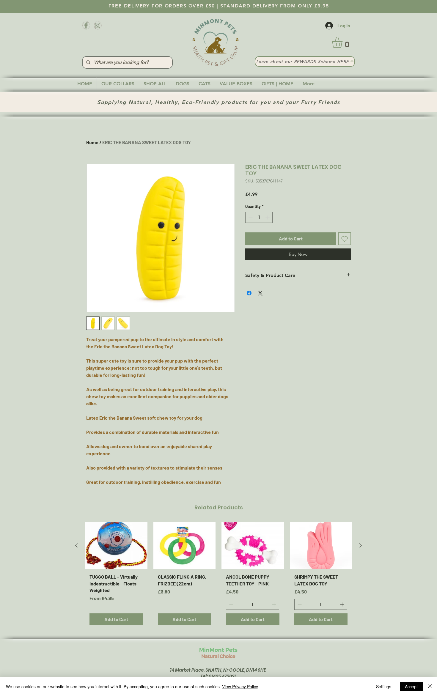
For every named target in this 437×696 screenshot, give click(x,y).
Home (92, 142)
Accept (411, 686)
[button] (343, 42)
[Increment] (268, 217)
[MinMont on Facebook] (86, 25)
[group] (218, 576)
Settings (383, 686)
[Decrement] (250, 217)
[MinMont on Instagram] (98, 25)
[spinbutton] (259, 217)
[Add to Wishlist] (344, 238)
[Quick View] (116, 545)
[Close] (429, 686)
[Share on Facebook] (249, 293)
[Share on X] (260, 293)
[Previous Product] (76, 545)
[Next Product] (360, 545)
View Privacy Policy (240, 686)
